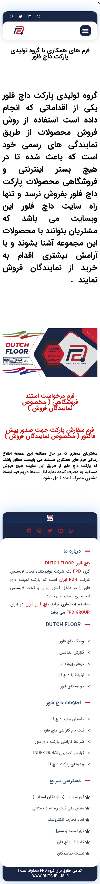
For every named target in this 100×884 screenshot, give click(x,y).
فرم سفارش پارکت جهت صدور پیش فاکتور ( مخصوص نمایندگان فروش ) (50, 433)
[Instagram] (11, 16)
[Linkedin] (29, 16)
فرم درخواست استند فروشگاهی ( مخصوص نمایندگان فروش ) (50, 402)
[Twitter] (20, 16)
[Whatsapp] (38, 16)
